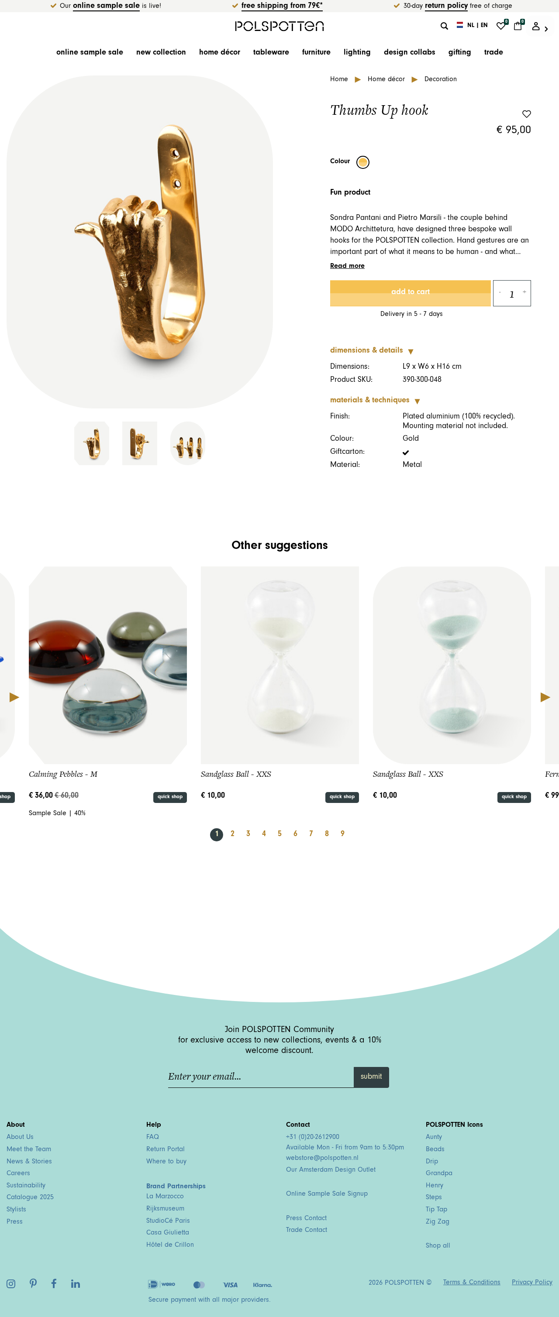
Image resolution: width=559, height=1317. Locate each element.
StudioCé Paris (168, 1221)
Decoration (440, 79)
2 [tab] (233, 835)
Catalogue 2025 (30, 1197)
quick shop (170, 797)
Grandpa (439, 1173)
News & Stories (29, 1162)
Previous (14, 696)
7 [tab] (311, 835)
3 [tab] (248, 835)
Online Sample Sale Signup (327, 1194)
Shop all (438, 1246)
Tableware (271, 53)
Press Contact (306, 1218)
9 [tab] (343, 835)
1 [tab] (217, 835)
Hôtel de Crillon (170, 1245)
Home (340, 79)
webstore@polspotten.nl (322, 1158)
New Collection (161, 53)
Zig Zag (437, 1222)
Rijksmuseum (165, 1209)
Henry (434, 1186)
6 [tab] (295, 835)
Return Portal (165, 1149)
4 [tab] (264, 835)
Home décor (219, 53)
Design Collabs (409, 53)
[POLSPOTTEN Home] (280, 26)
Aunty (434, 1137)
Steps (434, 1197)
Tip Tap (436, 1210)
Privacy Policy (532, 1282)
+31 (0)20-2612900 (312, 1137)
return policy (446, 6)
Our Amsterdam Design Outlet (331, 1170)
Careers (18, 1173)
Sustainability (26, 1186)
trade (493, 53)
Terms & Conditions (471, 1282)
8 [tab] (327, 835)
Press (15, 1222)
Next (545, 696)
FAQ (152, 1137)
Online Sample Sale (106, 6)
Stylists (16, 1210)
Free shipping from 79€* (282, 6)
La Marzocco (165, 1197)
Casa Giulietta (167, 1233)
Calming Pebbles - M (63, 774)
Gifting (460, 53)
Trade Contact (306, 1230)
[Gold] (363, 162)
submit (371, 1077)
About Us (20, 1137)
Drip (432, 1162)
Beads (435, 1149)
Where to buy (166, 1162)
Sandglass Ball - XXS (236, 774)
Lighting (357, 53)
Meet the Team (29, 1149)
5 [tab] (280, 835)
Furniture (316, 53)
